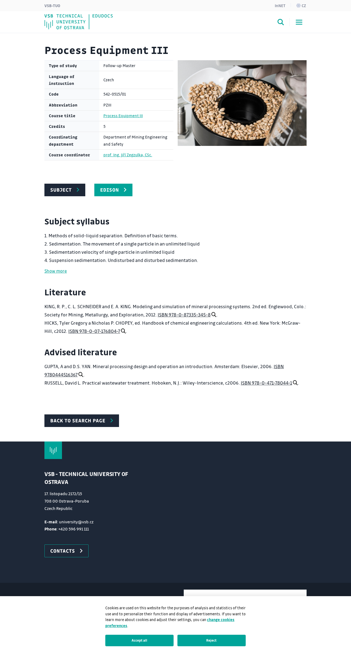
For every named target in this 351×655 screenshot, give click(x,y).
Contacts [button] (62, 551)
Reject (211, 640)
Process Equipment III (123, 115)
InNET (280, 5)
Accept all (139, 640)
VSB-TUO (52, 5)
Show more (55, 271)
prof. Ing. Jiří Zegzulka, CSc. (127, 154)
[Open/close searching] (281, 23)
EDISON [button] (109, 190)
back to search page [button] (77, 420)
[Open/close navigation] (299, 22)
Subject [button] (61, 190)
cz (304, 5)
